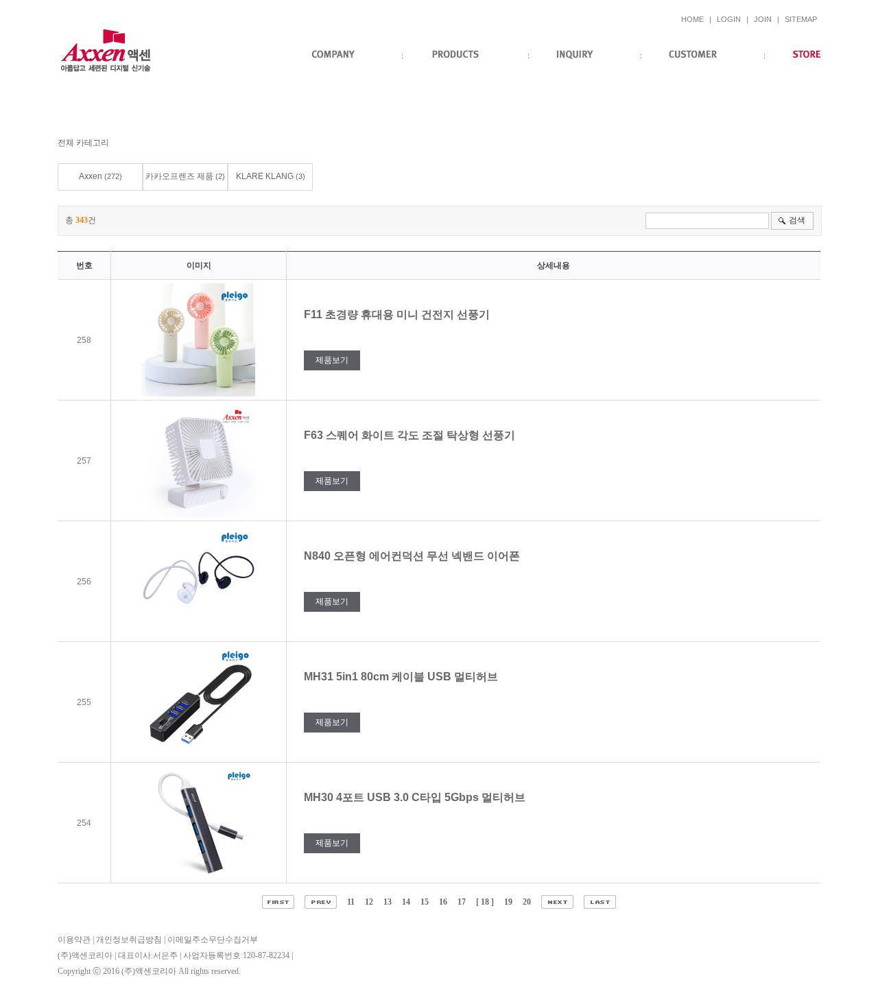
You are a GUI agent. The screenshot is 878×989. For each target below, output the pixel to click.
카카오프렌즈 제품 (179, 176)
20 (527, 902)
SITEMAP (801, 19)
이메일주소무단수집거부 (212, 939)
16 (443, 902)
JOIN (763, 19)
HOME (692, 19)
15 (424, 902)
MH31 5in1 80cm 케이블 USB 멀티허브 (402, 676)
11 (351, 902)
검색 (797, 220)
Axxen (90, 176)
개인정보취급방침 (129, 939)
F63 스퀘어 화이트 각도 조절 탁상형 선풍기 (411, 435)
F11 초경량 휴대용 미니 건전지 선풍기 (398, 314)
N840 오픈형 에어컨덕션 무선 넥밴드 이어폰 (413, 556)
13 (387, 902)
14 (406, 902)
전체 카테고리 (83, 142)
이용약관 (74, 939)
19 (508, 902)
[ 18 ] (485, 902)
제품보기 (332, 360)
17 (462, 902)
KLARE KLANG (265, 176)
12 (369, 902)
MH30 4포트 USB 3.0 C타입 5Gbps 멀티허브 (416, 797)
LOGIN (729, 19)
